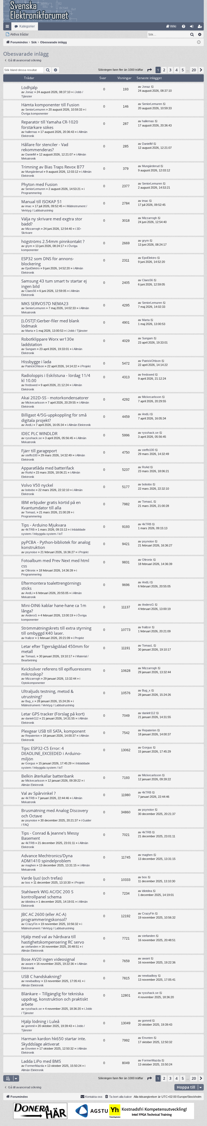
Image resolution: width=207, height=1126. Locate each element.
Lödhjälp (29, 87)
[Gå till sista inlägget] (152, 87)
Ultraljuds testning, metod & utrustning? (47, 694)
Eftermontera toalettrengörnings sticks (51, 585)
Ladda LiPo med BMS (41, 1061)
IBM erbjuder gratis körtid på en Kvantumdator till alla (51, 505)
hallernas (31, 131)
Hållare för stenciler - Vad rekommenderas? (44, 147)
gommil (29, 1026)
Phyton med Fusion (39, 184)
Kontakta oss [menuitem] (93, 1096)
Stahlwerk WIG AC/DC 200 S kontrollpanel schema (47, 894)
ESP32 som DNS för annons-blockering (47, 261)
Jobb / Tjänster (78, 330)
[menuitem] (171, 26)
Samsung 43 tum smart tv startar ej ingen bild (54, 283)
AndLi (29, 424)
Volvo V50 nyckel (37, 485)
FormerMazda (34, 1065)
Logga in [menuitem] (193, 27)
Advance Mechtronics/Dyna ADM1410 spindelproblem (47, 858)
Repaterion (32, 735)
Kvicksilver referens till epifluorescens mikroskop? (56, 671)
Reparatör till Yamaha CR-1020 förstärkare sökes (49, 124)
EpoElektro (32, 268)
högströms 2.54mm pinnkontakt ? (52, 241)
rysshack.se (33, 438)
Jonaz (29, 92)
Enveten (30, 1048)
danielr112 (32, 718)
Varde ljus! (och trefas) (41, 878)
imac (28, 206)
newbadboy (32, 981)
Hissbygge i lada (36, 361)
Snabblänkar (8, 27)
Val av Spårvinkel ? (38, 793)
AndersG (31, 615)
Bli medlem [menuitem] (201, 27)
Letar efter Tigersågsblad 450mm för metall (55, 649)
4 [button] (176, 69)
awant (29, 963)
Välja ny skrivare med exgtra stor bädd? (51, 221)
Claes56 (30, 290)
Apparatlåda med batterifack (47, 468)
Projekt (86, 366)
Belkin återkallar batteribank (47, 776)
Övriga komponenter (34, 113)
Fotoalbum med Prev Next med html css (55, 563)
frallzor (29, 638)
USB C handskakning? (41, 976)
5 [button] (183, 69)
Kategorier (27, 26)
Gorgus (30, 763)
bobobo (30, 490)
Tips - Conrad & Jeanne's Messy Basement (50, 835)
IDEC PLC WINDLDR (39, 433)
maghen (30, 865)
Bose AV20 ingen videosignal (48, 959)
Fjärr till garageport (39, 450)
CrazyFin (31, 924)
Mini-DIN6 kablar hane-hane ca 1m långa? (53, 608)
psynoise (31, 552)
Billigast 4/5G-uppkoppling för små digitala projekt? (54, 417)
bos (27, 882)
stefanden (31, 946)
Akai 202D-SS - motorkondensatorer (55, 397)
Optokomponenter (33, 682)
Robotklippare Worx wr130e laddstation (47, 341)
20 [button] (194, 69)
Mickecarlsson (34, 402)
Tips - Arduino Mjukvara (43, 525)
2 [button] (164, 69)
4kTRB (29, 529)
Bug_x (29, 701)
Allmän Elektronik (79, 424)
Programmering (31, 193)
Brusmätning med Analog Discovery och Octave (54, 813)
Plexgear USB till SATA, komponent (53, 731)
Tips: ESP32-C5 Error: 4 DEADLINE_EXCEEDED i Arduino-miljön (51, 753)
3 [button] (170, 69)
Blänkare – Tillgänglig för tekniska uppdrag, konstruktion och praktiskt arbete (54, 999)
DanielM (30, 154)
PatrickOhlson (34, 366)
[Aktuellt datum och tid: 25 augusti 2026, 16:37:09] (199, 42)
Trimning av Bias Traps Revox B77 (52, 167)
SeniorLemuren (35, 109)
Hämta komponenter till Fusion (50, 104)
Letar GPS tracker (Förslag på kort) (52, 713)
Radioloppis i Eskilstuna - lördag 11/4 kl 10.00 (55, 378)
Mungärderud (34, 171)
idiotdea (30, 901)
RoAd (29, 472)
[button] (149, 70)
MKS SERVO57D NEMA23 (44, 303)
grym (28, 246)
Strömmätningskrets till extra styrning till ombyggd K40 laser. (56, 630)
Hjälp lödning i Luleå (40, 1021)
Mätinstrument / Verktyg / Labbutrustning (47, 705)
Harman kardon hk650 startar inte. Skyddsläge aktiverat (53, 1041)
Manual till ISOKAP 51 (41, 201)
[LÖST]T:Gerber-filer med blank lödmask (50, 323)
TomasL (30, 512)
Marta (29, 330)
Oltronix (30, 570)
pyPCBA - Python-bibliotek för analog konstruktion (55, 544)
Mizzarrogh (32, 228)
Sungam (30, 349)
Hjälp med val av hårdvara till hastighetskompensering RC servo (52, 939)
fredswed (31, 385)
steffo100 (31, 455)
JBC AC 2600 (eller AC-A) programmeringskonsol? (44, 917)
